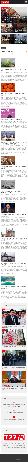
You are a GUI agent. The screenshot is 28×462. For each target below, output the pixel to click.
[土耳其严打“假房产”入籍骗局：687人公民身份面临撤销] (14, 358)
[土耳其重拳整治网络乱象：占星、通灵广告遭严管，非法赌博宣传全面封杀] (14, 337)
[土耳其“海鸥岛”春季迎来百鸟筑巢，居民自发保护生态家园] (8, 280)
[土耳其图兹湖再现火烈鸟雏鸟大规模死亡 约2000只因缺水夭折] (8, 184)
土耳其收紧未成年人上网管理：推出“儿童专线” (7, 41)
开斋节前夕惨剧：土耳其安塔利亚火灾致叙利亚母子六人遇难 (20, 41)
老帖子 (3, 302)
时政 (14, 402)
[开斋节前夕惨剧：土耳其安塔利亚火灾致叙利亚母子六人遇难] (20, 39)
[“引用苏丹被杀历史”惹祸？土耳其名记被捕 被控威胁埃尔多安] (8, 208)
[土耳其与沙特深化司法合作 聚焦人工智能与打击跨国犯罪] (7, 28)
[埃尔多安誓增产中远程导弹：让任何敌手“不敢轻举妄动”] (8, 256)
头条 (3, 309)
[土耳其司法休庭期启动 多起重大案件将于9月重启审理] (20, 28)
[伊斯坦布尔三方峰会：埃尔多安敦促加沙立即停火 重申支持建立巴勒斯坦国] (8, 136)
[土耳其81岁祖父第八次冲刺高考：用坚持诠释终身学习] (8, 232)
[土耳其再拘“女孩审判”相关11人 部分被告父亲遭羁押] (8, 160)
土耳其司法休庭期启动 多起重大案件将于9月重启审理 (20, 30)
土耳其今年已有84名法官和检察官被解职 (14, 412)
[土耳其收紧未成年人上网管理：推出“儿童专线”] (7, 39)
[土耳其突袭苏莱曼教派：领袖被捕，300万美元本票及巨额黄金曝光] (14, 317)
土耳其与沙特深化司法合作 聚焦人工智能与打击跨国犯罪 (7, 30)
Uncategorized (4, 8)
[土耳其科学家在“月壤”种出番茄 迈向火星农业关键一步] (8, 62)
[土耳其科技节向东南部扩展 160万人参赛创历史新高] (14, 15)
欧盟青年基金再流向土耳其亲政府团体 (11, 119)
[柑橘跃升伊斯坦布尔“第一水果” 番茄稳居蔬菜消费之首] (8, 87)
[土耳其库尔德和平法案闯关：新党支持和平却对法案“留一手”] (14, 379)
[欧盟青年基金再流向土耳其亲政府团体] (8, 113)
